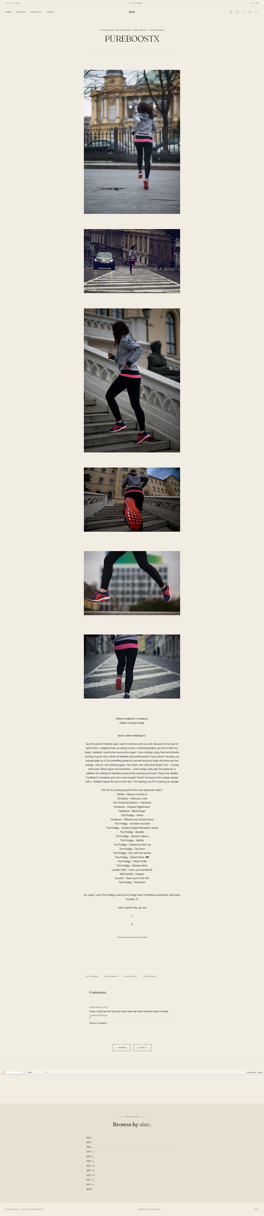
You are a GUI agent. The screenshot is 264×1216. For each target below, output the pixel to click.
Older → (143, 1048)
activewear (107, 30)
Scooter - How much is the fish (132, 878)
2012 (90, 1175)
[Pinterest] (237, 11)
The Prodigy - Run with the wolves (132, 853)
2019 (89, 1142)
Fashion (21, 12)
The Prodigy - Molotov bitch (132, 865)
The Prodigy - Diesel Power (130, 857)
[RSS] (256, 11)
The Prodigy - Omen (132, 815)
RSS (256, 1209)
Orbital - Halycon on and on (132, 794)
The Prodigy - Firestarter (132, 882)
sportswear (156, 30)
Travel (50, 12)
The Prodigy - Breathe (132, 832)
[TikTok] (243, 11)
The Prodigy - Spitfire (132, 840)
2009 (89, 1189)
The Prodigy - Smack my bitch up (132, 844)
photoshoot (140, 30)
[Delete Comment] (132, 1017)
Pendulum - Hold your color (132, 798)
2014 (90, 1166)
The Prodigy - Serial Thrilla (132, 861)
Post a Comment (98, 1023)
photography (123, 30)
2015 (90, 1161)
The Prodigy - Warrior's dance (132, 836)
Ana (132, 11)
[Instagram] (231, 11)
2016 (90, 1156)
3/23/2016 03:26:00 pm (98, 1015)
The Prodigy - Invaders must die (132, 823)
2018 (89, 1147)
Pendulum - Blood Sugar (132, 811)
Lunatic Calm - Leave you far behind (132, 870)
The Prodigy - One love (132, 849)
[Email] (250, 11)
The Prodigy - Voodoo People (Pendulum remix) (132, 828)
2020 (89, 1138)
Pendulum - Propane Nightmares (132, 807)
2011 (90, 1180)
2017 (90, 1152)
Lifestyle (36, 12)
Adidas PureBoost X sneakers (132, 718)
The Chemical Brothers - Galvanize (132, 802)
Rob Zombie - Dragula (132, 874)
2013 (90, 1170)
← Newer (121, 1048)
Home (9, 12)
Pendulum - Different (122, 819)
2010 (90, 1184)
